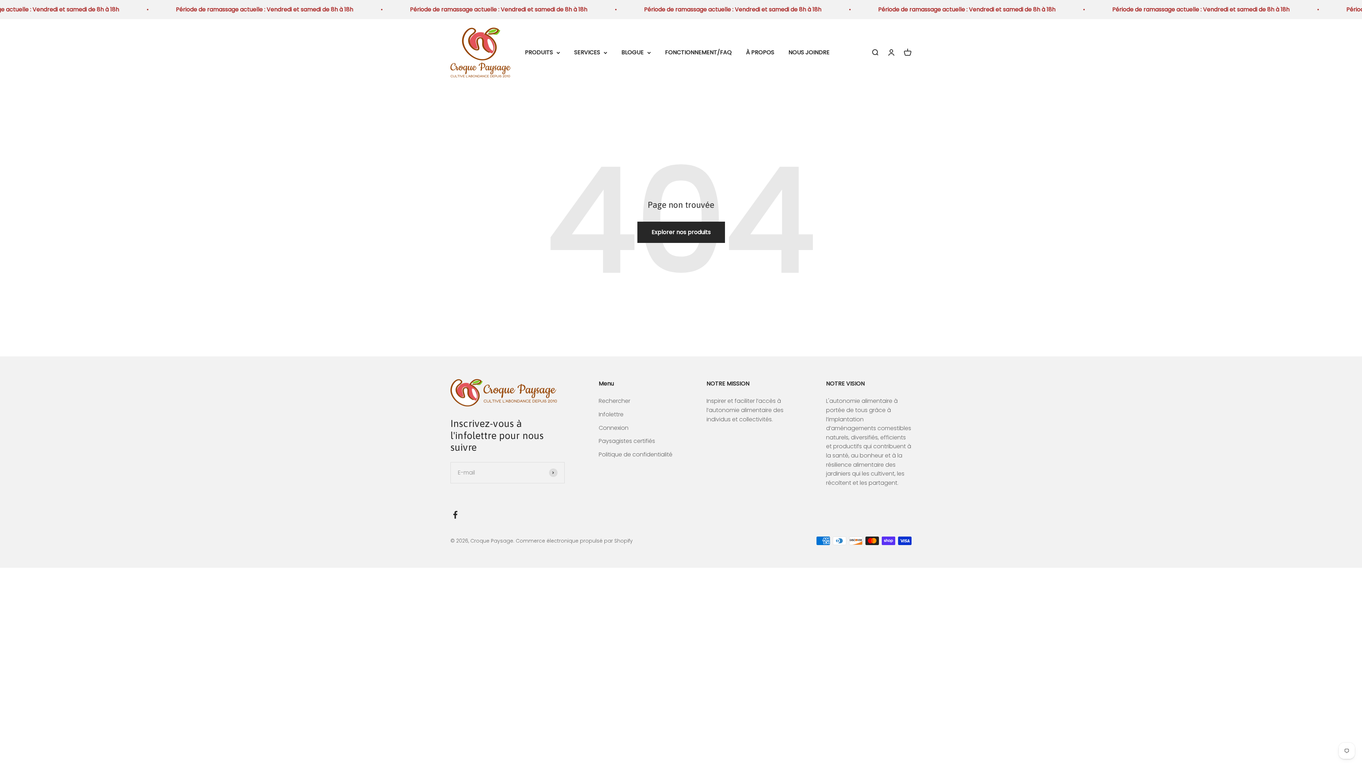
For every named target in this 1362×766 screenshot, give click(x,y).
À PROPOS (760, 52)
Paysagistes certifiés (627, 441)
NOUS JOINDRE (809, 52)
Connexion (614, 428)
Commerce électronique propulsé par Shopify (574, 540)
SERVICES (587, 52)
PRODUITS (539, 52)
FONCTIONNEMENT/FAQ (698, 52)
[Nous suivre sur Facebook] (455, 515)
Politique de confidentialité (635, 454)
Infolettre (611, 414)
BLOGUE (632, 52)
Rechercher (614, 401)
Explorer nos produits (681, 232)
